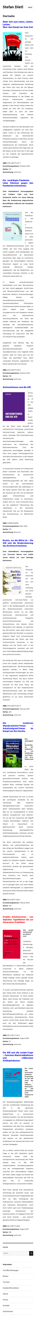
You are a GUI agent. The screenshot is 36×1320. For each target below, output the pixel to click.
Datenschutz (8, 1311)
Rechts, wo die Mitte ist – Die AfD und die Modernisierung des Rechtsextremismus (18, 543)
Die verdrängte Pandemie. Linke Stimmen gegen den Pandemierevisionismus (18, 183)
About (5, 1293)
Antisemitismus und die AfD (17, 387)
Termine (6, 1282)
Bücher (5, 1276)
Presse (5, 1299)
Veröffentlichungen (11, 1270)
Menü (30, 7)
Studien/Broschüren (11, 1288)
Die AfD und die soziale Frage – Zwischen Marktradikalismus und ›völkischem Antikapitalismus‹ (18, 1057)
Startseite (7, 1264)
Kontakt (6, 1305)
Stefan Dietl (13, 7)
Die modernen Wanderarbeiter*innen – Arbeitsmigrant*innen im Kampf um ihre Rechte (18, 727)
